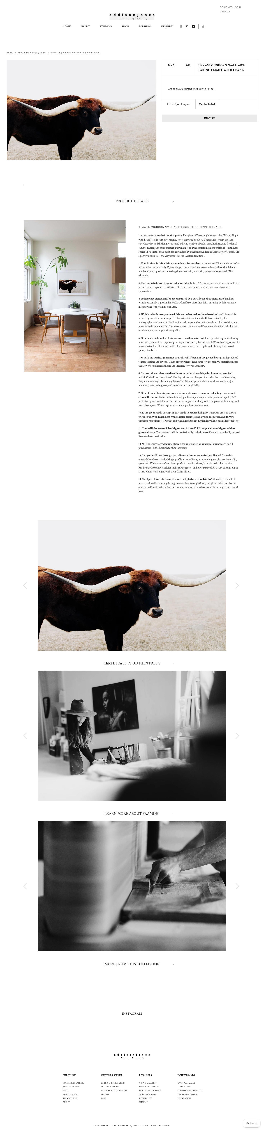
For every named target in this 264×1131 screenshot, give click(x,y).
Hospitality (145, 1098)
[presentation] (230, 585)
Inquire (209, 118)
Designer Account (149, 1087)
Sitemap (143, 1102)
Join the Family (71, 1087)
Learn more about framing (132, 813)
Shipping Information (113, 1083)
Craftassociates (186, 1083)
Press (65, 1090)
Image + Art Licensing (150, 1090)
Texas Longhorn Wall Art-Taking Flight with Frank (74, 52)
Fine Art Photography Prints (31, 52)
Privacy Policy (71, 1094)
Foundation (184, 1098)
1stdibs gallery (158, 487)
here (140, 491)
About (66, 1102)
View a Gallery (147, 1083)
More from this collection (132, 964)
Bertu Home (183, 1087)
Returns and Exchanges (114, 1090)
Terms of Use (70, 1098)
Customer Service (112, 1075)
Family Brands (186, 1075)
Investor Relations (73, 1083)
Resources (145, 1075)
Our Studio (69, 1075)
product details (132, 201)
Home (10, 52)
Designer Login (230, 7)
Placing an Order (110, 1087)
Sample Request (147, 1094)
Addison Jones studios (189, 1090)
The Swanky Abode (187, 1094)
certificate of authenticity (132, 663)
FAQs (103, 1098)
